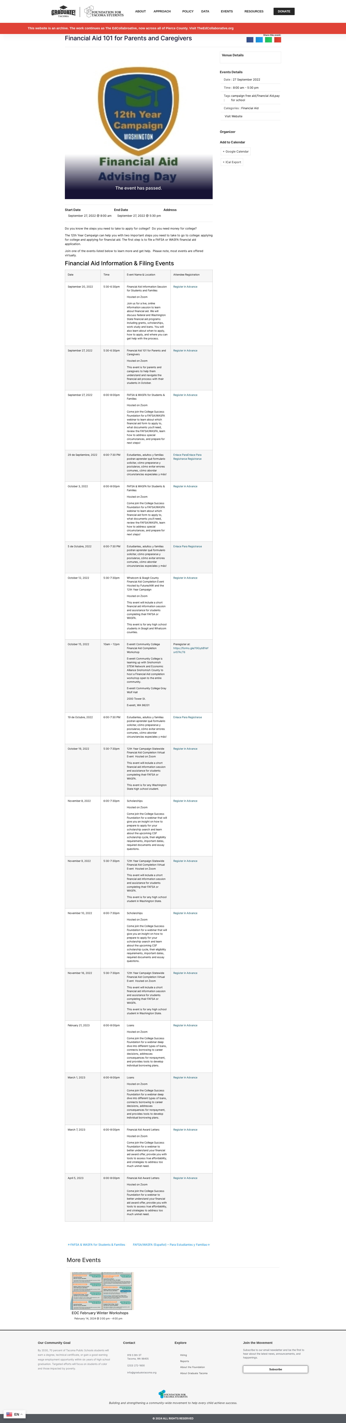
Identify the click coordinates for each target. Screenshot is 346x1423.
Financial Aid (265, 95)
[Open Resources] (265, 11)
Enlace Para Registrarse (187, 546)
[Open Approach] (173, 11)
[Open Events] (235, 11)
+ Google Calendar (236, 151)
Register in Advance (185, 286)
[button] (250, 40)
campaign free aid (243, 95)
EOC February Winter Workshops (100, 1313)
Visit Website (233, 116)
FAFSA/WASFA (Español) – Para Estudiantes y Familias (170, 1244)
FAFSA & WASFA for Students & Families (97, 1244)
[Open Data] (211, 11)
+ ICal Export (232, 162)
